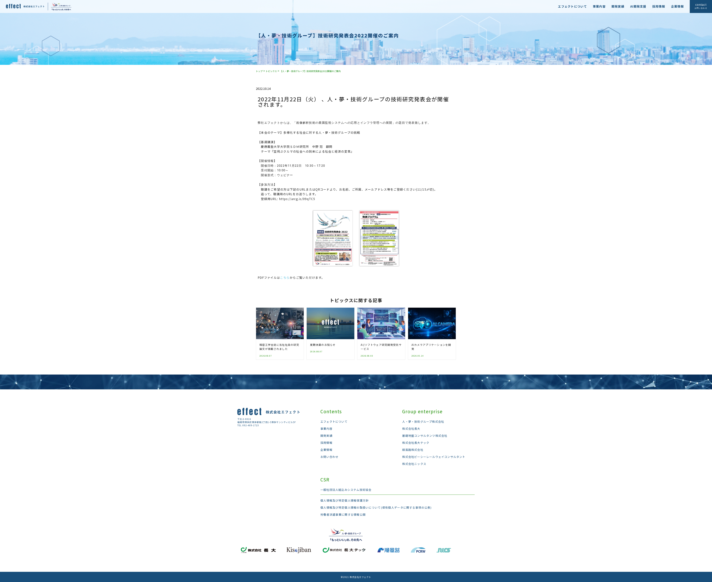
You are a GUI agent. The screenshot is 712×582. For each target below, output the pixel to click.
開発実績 (618, 6)
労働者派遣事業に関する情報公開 (343, 514)
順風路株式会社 (412, 450)
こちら (285, 277)
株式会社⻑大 (411, 428)
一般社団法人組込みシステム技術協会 (345, 490)
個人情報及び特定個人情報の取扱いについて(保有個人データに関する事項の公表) (376, 507)
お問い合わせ (329, 457)
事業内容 (599, 6)
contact (701, 6)
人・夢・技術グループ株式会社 (423, 421)
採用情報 (658, 6)
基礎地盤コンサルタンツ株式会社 (424, 436)
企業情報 (677, 6)
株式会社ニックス (414, 464)
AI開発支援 (638, 6)
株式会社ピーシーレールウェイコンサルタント (433, 457)
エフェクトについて (572, 6)
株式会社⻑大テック (415, 443)
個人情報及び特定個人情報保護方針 (344, 500)
